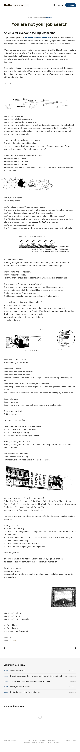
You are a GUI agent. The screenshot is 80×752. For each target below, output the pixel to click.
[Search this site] (54, 5)
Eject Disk (51, 740)
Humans (49, 17)
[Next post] (74, 648)
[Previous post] (5, 648)
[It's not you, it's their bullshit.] (40, 687)
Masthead (41, 742)
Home (28, 740)
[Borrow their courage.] (40, 670)
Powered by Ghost (70, 740)
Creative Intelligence (39, 740)
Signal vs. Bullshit (29, 742)
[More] (33, 5)
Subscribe (70, 5)
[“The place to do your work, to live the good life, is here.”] (40, 681)
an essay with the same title (38, 38)
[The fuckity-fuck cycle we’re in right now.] (40, 692)
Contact (49, 742)
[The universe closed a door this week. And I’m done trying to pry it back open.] (40, 676)
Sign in (60, 5)
